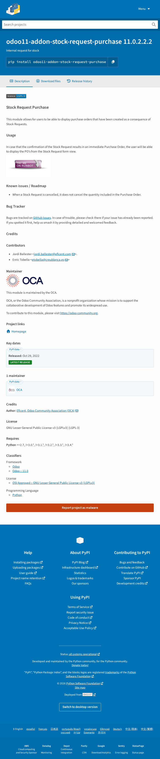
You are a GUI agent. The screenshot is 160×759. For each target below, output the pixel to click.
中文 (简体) (131, 729)
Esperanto (89, 732)
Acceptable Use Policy (78, 628)
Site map (80, 688)
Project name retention (26, 578)
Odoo (16, 466)
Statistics (80, 573)
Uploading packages (26, 567)
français (43, 729)
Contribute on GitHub (130, 567)
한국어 (102, 732)
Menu (142, 8)
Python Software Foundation (83, 683)
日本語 (54, 729)
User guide (26, 573)
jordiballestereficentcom (52, 254)
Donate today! (80, 665)
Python (17, 495)
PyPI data (14, 349)
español (30, 729)
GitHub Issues (42, 217)
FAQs (28, 583)
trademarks (112, 672)
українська (90, 729)
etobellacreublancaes (48, 259)
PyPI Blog (78, 562)
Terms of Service (78, 607)
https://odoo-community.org (79, 313)
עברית (77, 732)
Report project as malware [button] (80, 507)
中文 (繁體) (147, 729)
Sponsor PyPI (132, 578)
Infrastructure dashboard (78, 567)
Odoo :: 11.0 (20, 471)
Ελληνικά (105, 729)
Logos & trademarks (80, 578)
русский (65, 732)
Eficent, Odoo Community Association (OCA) (46, 410)
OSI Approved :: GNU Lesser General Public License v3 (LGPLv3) (53, 483)
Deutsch (117, 729)
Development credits (130, 583)
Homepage (18, 331)
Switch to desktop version (80, 707)
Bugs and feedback (132, 562)
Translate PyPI (130, 573)
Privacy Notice (78, 623)
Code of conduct (78, 617)
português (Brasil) (71, 729)
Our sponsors (80, 583)
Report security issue (80, 612)
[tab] (19, 81)
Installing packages (26, 562)
